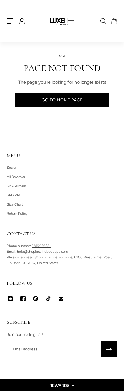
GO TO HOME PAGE (62, 100)
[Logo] (62, 21)
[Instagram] (10, 298)
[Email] (61, 298)
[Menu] (10, 21)
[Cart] (113, 21)
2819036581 (41, 246)
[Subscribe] (109, 349)
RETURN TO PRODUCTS (62, 119)
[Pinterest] (35, 298)
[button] (62, 385)
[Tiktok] (48, 298)
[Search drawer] (102, 21)
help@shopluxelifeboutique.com (42, 252)
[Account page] (21, 21)
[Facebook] (23, 298)
